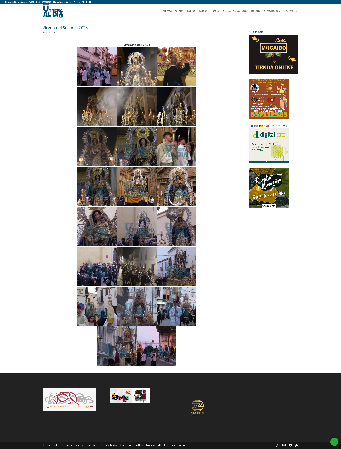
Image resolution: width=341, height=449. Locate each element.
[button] (334, 442)
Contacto (183, 445)
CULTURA (202, 11)
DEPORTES (255, 11)
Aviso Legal (134, 445)
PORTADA (167, 11)
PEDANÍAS (214, 11)
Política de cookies (169, 445)
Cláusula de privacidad (150, 445)
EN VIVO (289, 11)
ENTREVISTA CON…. (273, 11)
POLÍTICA (179, 11)
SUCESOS (191, 11)
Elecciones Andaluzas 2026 (235, 11)
